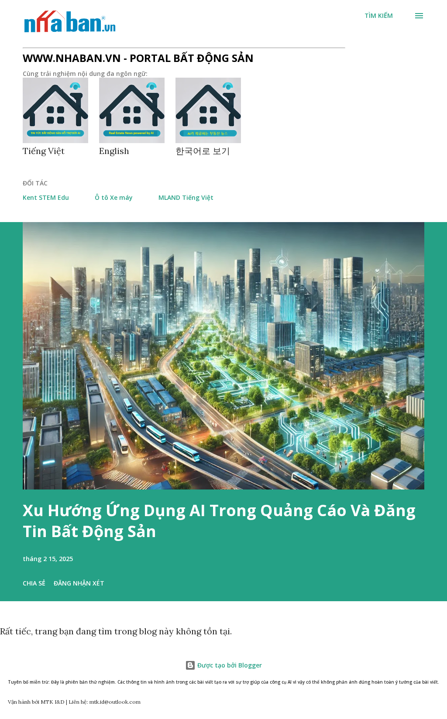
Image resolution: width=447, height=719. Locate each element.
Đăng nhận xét (79, 583)
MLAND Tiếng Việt (185, 197)
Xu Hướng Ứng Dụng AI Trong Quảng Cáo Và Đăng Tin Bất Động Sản (219, 521)
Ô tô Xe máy (114, 197)
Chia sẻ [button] (34, 583)
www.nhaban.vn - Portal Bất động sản (138, 58)
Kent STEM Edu (46, 197)
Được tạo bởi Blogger (229, 665)
